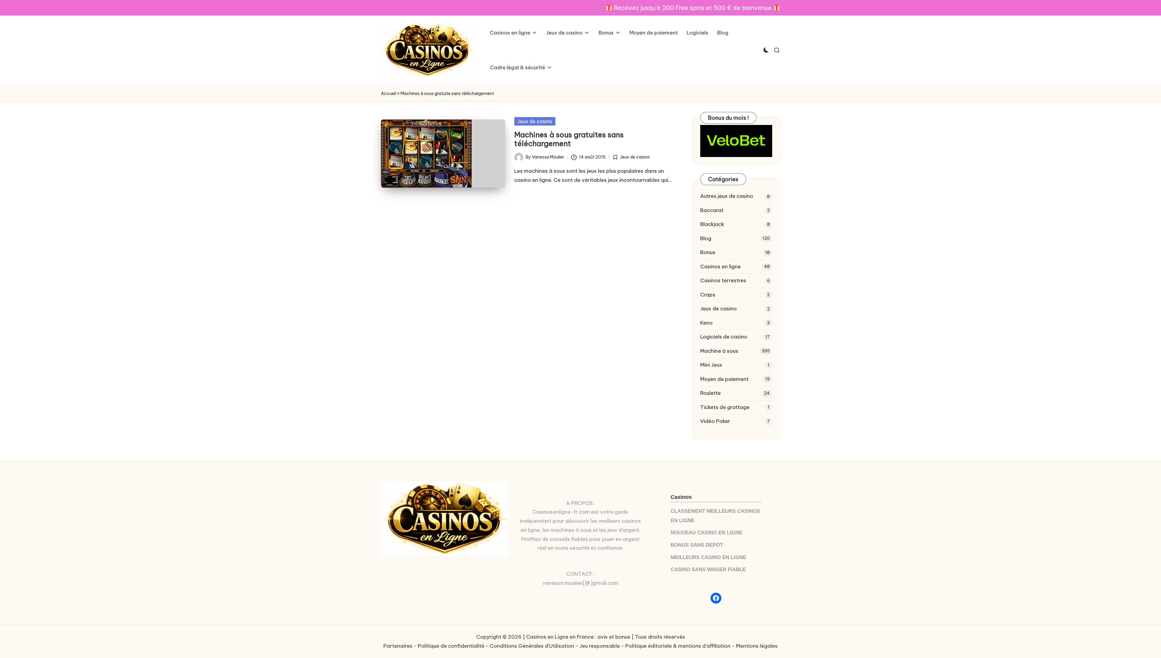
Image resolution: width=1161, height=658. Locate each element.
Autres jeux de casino (726, 196)
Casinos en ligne (720, 266)
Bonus (707, 252)
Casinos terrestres (723, 280)
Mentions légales (757, 646)
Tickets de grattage (725, 407)
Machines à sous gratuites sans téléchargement (569, 139)
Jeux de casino (534, 121)
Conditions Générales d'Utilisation (532, 646)
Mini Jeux (711, 365)
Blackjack (712, 224)
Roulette (710, 393)
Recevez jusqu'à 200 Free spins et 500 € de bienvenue (692, 7)
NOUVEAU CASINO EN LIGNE (706, 532)
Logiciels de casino (723, 336)
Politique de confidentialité (451, 646)
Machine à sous (719, 351)
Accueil (388, 93)
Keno (706, 322)
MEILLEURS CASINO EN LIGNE (708, 557)
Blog (705, 238)
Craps (707, 294)
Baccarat (712, 210)
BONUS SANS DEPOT (697, 545)
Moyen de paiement (724, 379)
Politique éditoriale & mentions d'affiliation (677, 646)
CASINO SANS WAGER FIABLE (708, 569)
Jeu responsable (600, 646)
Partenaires (397, 646)
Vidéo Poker (715, 421)
